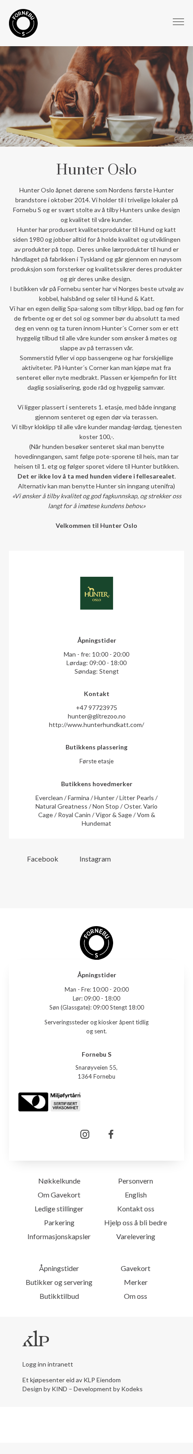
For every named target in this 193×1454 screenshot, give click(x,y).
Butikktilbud (59, 1296)
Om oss (135, 1296)
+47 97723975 (96, 707)
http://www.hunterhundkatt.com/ (96, 724)
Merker (136, 1282)
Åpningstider (59, 1268)
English (136, 1194)
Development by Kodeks (108, 1389)
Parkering (59, 1222)
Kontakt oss (135, 1208)
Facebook (42, 858)
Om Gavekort (59, 1194)
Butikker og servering (59, 1282)
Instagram (95, 858)
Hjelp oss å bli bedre (135, 1222)
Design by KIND (44, 1389)
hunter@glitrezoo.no (97, 716)
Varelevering (135, 1236)
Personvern (135, 1180)
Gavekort (135, 1268)
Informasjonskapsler (59, 1236)
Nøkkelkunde (59, 1180)
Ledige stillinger (59, 1208)
